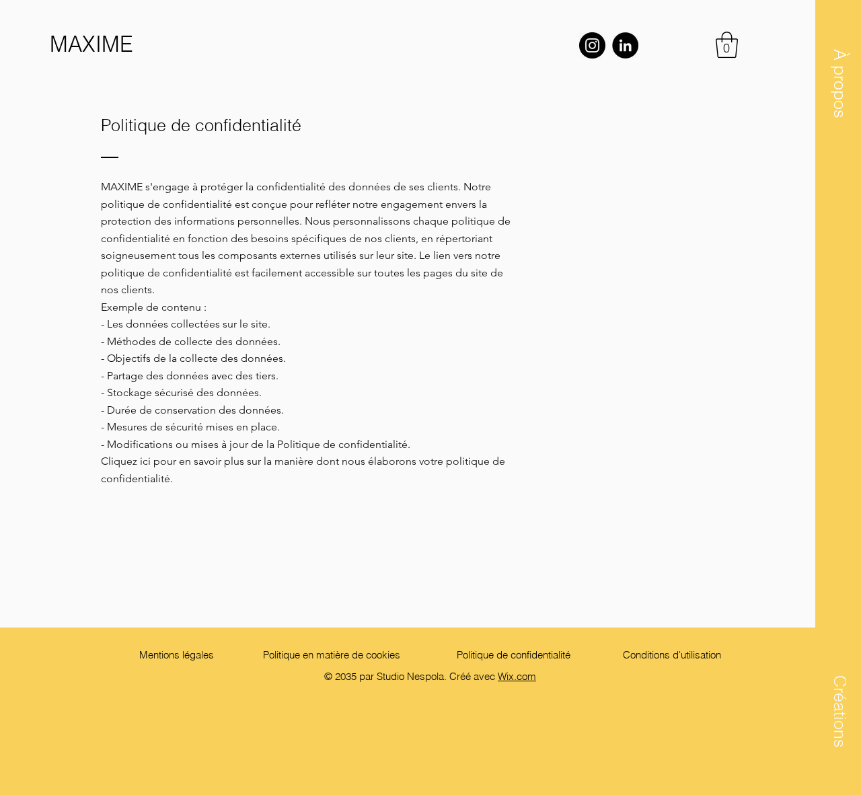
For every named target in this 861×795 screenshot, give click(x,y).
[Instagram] (592, 45)
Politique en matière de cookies (333, 654)
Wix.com (517, 676)
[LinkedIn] (625, 45)
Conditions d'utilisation (672, 654)
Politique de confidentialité (513, 654)
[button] (839, 83)
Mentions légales (176, 654)
